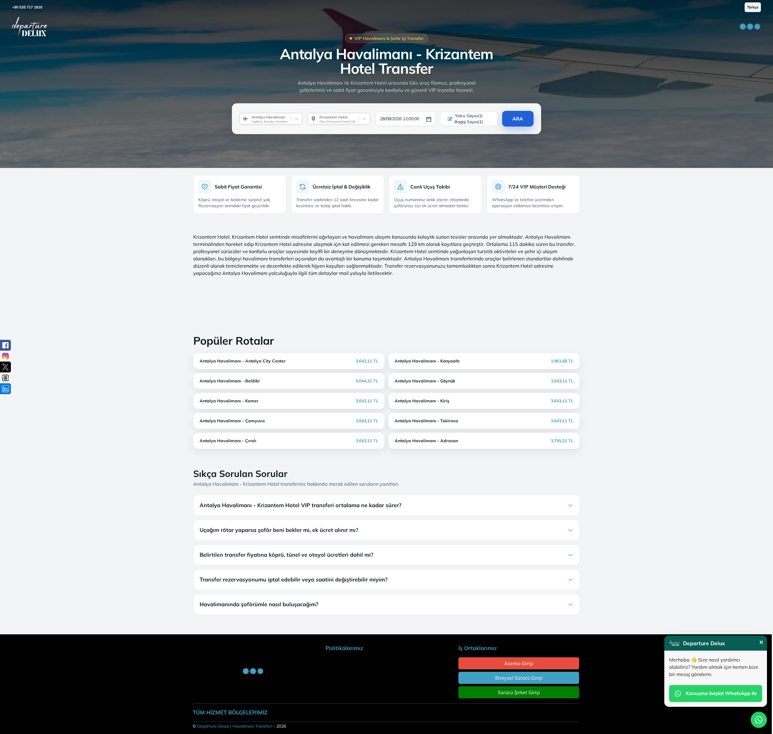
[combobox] (249, 119)
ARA (517, 119)
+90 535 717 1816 (27, 7)
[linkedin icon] (5, 389)
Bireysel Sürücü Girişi (519, 678)
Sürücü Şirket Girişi (519, 692)
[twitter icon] (5, 367)
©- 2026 (239, 726)
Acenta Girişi (518, 663)
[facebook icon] (5, 345)
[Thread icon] (5, 378)
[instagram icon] (5, 356)
